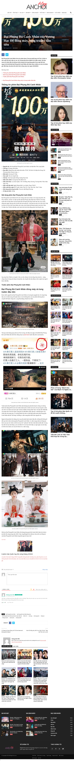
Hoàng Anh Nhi (16, 639)
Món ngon (53, 735)
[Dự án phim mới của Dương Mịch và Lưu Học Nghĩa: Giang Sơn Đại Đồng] (24, 690)
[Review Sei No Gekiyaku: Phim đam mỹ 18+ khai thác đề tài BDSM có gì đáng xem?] (54, 169)
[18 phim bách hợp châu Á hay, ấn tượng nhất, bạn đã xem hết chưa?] (54, 156)
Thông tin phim (5, 617)
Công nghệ (35, 12)
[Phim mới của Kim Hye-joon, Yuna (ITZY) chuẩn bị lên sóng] (54, 242)
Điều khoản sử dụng (41, 755)
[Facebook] (52, 748)
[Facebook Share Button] (3, 54)
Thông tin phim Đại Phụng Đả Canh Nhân (14, 72)
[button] (70, 12)
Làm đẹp (28, 12)
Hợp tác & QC (55, 755)
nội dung (30, 615)
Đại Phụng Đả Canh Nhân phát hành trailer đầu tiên (12, 615)
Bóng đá (53, 731)
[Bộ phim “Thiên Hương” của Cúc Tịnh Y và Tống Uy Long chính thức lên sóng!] (5, 719)
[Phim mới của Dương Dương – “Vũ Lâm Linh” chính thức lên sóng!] (9, 654)
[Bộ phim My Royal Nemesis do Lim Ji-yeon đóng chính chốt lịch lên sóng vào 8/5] (24, 672)
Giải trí (9, 12)
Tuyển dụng (48, 755)
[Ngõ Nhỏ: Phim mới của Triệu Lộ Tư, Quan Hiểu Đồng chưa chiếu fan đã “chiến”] (56, 257)
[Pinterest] (55, 748)
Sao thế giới (4, 677)
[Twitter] (63, 748)
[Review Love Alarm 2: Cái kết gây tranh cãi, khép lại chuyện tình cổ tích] (56, 355)
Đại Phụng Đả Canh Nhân (10, 614)
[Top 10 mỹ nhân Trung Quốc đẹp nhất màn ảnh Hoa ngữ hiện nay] (56, 315)
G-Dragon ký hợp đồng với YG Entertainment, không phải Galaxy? (12, 631)
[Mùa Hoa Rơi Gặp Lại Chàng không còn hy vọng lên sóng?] (56, 283)
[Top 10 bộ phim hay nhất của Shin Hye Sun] (61, 113)
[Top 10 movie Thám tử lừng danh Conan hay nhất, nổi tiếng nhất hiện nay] (54, 176)
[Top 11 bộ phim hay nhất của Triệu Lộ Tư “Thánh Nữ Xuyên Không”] (56, 302)
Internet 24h (54, 733)
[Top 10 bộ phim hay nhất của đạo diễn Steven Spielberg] (61, 90)
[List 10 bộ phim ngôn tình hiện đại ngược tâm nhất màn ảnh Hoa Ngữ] (56, 342)
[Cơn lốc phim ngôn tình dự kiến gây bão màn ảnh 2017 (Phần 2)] (67, 283)
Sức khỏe (57, 12)
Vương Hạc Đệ (18, 617)
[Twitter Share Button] (6, 54)
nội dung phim (36, 615)
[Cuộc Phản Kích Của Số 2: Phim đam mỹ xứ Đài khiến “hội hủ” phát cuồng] (67, 302)
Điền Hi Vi (25, 615)
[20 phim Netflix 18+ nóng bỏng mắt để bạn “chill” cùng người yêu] (29, 719)
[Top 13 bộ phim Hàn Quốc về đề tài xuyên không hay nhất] (61, 401)
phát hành (26, 334)
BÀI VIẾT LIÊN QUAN (6, 646)
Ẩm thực (15, 12)
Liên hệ (39, 758)
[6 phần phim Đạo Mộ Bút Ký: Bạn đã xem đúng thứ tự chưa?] (54, 150)
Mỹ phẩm (53, 722)
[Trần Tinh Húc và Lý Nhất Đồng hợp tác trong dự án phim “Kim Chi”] (5, 733)
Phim (9, 33)
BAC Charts (61, 755)
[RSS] (59, 748)
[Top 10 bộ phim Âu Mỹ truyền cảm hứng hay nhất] (54, 190)
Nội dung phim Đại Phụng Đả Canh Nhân (14, 74)
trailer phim (12, 617)
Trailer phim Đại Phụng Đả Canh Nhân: (13, 76)
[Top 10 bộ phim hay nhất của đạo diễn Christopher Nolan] (61, 66)
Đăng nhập (45, 569)
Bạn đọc (64, 12)
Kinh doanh (50, 12)
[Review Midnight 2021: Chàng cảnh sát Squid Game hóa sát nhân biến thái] (67, 270)
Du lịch (22, 12)
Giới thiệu (34, 755)
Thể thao (42, 12)
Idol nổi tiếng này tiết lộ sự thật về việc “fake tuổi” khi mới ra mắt (37, 631)
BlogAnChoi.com (24, 747)
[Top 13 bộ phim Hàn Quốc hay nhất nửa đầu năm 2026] (54, 221)
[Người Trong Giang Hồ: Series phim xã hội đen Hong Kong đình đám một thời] (54, 162)
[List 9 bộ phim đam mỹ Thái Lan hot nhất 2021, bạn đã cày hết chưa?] (67, 355)
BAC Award (34, 758)
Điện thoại (53, 729)
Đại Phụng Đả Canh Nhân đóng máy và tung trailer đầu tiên (19, 80)
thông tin (42, 615)
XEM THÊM (15, 646)
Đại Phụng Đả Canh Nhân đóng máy (24, 614)
